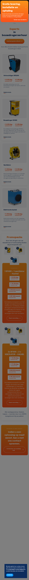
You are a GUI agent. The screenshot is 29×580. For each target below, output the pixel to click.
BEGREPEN (9, 575)
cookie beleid (11, 569)
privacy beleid (19, 569)
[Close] (26, 7)
